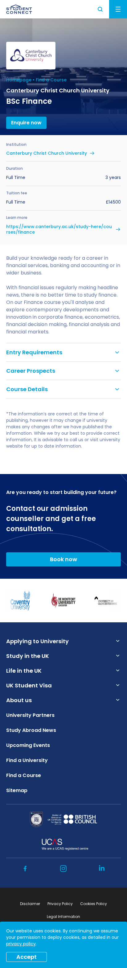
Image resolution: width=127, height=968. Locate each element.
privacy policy (21, 944)
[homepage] (19, 9)
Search (100, 9)
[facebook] (25, 868)
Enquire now (26, 122)
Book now (63, 559)
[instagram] (63, 868)
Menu (118, 9)
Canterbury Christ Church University (46, 153)
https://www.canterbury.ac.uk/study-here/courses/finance (59, 229)
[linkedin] (102, 868)
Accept (26, 957)
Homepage (18, 80)
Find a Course (51, 80)
